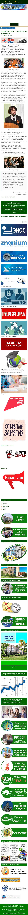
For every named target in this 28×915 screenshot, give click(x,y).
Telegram (5, 503)
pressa (10, 35)
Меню (15, 24)
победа (13, 197)
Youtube (4, 508)
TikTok (4, 509)
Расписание (21, 906)
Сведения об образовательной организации (13, 216)
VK (3, 504)
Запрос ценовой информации (10, 906)
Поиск (2, 220)
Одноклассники (6, 506)
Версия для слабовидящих (9, 27)
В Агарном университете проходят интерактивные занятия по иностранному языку (14, 211)
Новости (4, 197)
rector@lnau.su (19, 1)
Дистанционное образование (14, 905)
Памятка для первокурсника (6, 3)
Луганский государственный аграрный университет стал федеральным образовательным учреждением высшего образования (14, 204)
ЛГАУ (10, 197)
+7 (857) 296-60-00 (10, 1)
